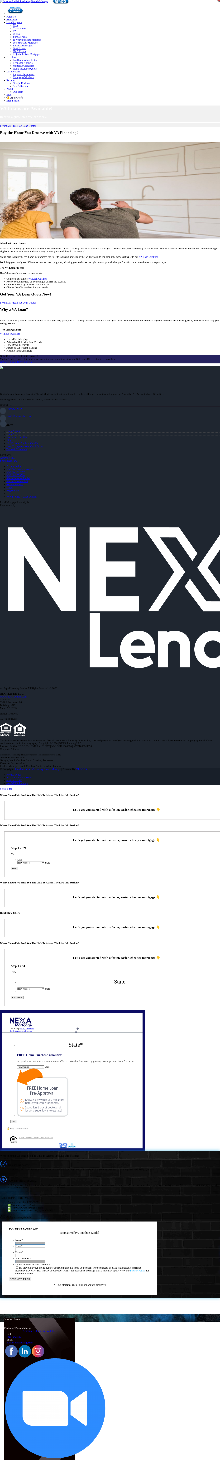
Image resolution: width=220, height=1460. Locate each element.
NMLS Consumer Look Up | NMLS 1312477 (36, 1137)
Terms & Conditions (16, 449)
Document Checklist (16, 437)
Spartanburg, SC (8, 460)
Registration (12, 490)
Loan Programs (14, 431)
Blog (8, 440)
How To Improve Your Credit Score (24, 446)
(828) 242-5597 (15, 409)
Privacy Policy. (137, 1270)
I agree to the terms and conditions (32, 1264)
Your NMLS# (23, 1258)
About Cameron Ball (17, 481)
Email (19, 1246)
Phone (19, 1252)
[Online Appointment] (15, 13)
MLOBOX (81, 769)
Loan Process (13, 434)
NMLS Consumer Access (19, 469)
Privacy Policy (13, 466)
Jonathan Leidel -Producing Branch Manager (38, 769)
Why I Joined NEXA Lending (21, 496)
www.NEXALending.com (13, 696)
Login (9, 487)
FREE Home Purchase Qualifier (22, 443)
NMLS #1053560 (15, 475)
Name (19, 1240)
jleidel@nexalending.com (19, 416)
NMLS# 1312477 (15, 472)
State (19, 859)
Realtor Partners (14, 484)
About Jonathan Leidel (18, 478)
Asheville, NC (7, 457)
